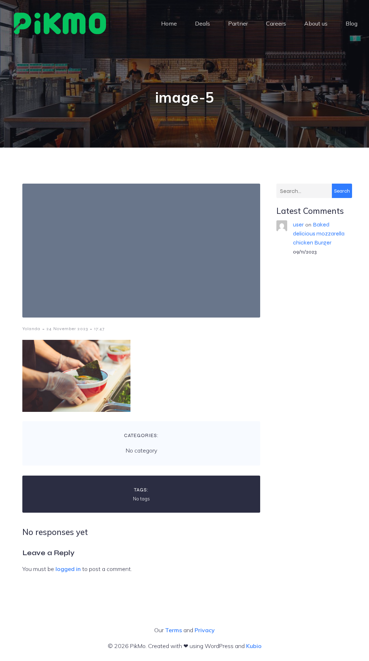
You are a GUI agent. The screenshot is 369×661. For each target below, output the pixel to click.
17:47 (99, 328)
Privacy (205, 630)
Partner (238, 23)
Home (169, 23)
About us (316, 23)
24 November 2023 (67, 328)
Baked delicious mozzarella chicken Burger (318, 233)
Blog (351, 23)
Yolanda (31, 328)
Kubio (254, 645)
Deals (202, 23)
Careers (276, 23)
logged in (68, 568)
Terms (173, 630)
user (298, 224)
